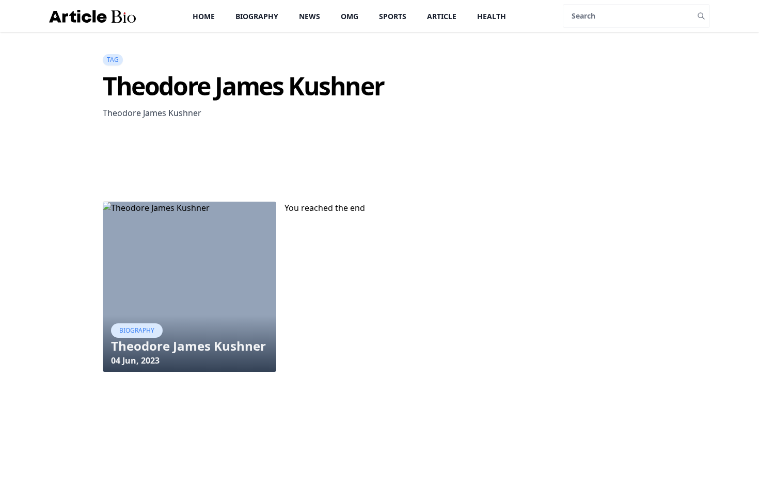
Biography (256, 16)
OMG (349, 16)
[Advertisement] (291, 175)
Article (441, 16)
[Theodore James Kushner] (189, 287)
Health (491, 16)
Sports (392, 16)
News (309, 16)
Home (204, 16)
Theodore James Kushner (188, 345)
